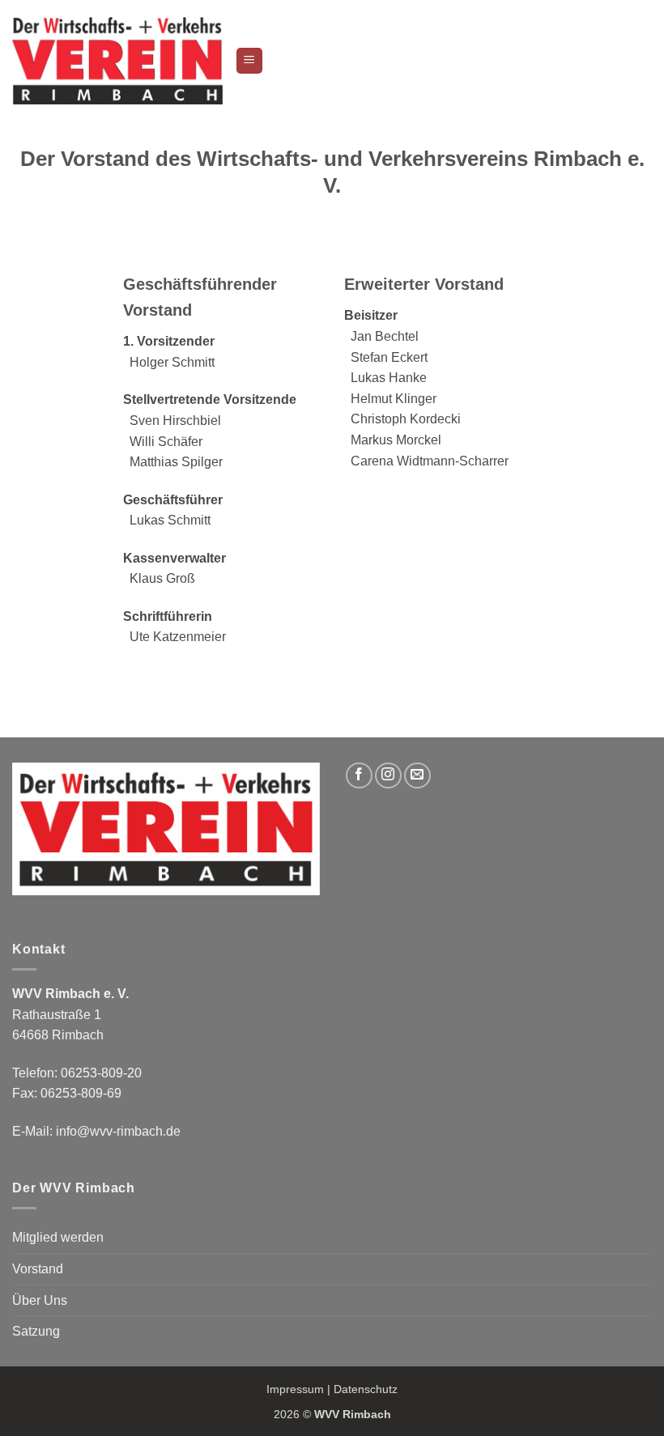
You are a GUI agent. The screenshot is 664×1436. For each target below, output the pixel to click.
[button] (249, 61)
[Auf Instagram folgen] (388, 776)
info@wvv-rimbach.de (118, 1131)
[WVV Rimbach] (117, 60)
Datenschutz (366, 1389)
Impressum (295, 1389)
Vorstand (37, 1269)
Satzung (36, 1331)
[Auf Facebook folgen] (359, 776)
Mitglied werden (58, 1237)
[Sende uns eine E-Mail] (417, 776)
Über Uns (39, 1300)
